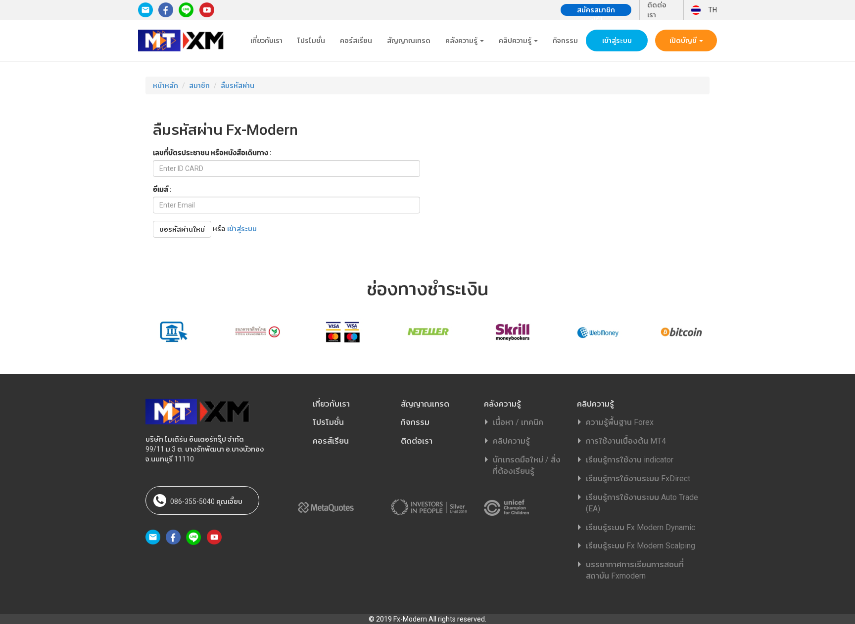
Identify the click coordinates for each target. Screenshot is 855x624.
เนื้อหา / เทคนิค (518, 422)
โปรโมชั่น (311, 40)
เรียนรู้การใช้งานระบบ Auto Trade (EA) (642, 503)
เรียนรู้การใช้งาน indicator (629, 459)
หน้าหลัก (165, 85)
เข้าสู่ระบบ (617, 40)
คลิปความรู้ (516, 40)
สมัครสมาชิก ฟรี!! (596, 11)
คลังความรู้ (462, 40)
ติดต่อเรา (656, 10)
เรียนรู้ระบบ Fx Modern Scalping (640, 545)
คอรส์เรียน (331, 441)
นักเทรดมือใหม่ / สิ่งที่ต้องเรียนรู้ (527, 465)
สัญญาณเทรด (408, 40)
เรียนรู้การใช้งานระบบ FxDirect (638, 478)
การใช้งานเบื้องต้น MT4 (626, 441)
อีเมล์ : (162, 189)
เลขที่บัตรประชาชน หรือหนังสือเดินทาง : (212, 153)
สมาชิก (199, 85)
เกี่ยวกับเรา (266, 40)
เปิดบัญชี (683, 40)
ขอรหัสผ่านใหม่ (182, 229)
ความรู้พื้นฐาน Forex (620, 422)
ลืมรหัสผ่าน (237, 85)
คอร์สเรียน (356, 40)
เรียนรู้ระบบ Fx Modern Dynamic (640, 527)
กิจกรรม (565, 40)
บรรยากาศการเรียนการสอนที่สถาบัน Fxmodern (635, 570)
